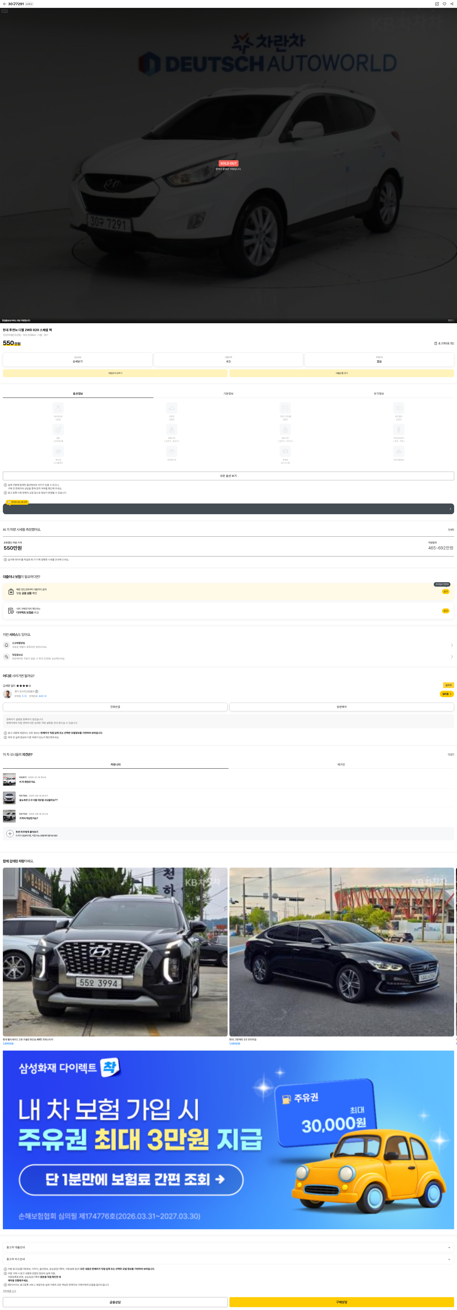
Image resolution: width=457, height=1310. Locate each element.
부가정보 (379, 393)
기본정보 (228, 393)
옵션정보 (78, 393)
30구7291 (20, 4)
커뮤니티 (116, 764)
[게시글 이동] (228, 779)
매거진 (341, 764)
